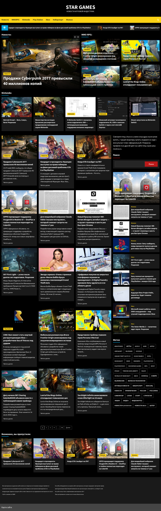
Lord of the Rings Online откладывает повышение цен (137, 83)
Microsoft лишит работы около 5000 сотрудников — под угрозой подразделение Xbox (143, 311)
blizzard (129, 351)
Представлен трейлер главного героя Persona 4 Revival (138, 57)
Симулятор (119, 396)
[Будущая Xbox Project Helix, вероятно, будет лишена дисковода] (121, 294)
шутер (152, 405)
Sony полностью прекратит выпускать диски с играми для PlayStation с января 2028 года (143, 279)
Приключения (130, 391)
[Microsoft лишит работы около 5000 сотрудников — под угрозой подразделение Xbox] (121, 310)
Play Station (38, 19)
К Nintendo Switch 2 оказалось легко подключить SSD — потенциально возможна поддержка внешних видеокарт (80, 124)
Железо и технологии (136, 381)
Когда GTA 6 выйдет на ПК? (83, 28)
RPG (145, 366)
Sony (153, 366)
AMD (145, 346)
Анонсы (144, 376)
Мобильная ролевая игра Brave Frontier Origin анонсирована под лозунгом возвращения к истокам (99, 56)
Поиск (116, 155)
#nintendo (119, 346)
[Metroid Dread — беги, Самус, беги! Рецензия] (17, 107)
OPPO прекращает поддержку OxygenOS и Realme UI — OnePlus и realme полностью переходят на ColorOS (19, 221)
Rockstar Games (134, 366)
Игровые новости (122, 386)
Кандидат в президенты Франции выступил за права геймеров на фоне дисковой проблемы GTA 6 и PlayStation (55, 166)
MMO (128, 361)
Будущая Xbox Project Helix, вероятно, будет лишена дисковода (142, 295)
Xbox (48, 19)
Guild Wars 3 (139, 356)
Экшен (117, 401)
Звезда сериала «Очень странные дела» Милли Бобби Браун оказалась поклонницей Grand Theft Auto (55, 278)
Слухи (129, 396)
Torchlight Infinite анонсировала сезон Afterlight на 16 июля (92, 397)
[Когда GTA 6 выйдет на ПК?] (93, 147)
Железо (69, 19)
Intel (149, 356)
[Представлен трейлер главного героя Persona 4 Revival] (93, 320)
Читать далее (8, 182)
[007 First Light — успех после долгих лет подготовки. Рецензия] (19, 260)
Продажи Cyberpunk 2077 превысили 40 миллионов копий (37, 81)
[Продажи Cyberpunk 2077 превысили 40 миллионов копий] (19, 147)
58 (62, 427)
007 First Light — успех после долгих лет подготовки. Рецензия (18, 276)
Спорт (137, 396)
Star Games (80, 7)
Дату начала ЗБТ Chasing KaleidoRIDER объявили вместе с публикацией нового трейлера (99, 81)
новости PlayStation (123, 405)
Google (139, 351)
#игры (128, 346)
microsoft (119, 361)
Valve (143, 371)
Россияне (154, 391)
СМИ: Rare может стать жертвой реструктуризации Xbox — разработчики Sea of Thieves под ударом (18, 339)
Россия (143, 391)
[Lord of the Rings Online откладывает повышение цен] (56, 380)
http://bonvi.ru (128, 137)
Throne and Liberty (130, 371)
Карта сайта (7, 507)
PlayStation (148, 361)
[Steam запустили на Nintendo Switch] (144, 107)
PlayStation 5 (120, 366)
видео (125, 401)
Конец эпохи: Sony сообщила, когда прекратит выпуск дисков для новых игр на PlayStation (144, 246)
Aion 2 (137, 346)
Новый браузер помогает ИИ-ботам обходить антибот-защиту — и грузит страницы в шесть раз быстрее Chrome (93, 221)
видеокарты (137, 401)
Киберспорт (58, 19)
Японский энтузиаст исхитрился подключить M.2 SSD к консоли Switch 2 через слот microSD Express (112, 124)
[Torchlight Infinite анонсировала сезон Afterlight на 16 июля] (93, 380)
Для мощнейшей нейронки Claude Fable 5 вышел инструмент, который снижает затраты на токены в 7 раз (56, 221)
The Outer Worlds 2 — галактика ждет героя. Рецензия (143, 328)
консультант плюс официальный (127, 143)
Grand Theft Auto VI (122, 356)
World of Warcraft (122, 376)
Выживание (119, 381)
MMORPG (15, 19)
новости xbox (140, 405)
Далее (68, 427)
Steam (117, 371)
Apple (152, 346)
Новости (5, 19)
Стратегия (148, 396)
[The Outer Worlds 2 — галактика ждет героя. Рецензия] (121, 326)
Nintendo (26, 19)
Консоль (149, 386)
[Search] (158, 20)
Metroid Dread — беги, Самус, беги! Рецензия (15, 121)
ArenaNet (118, 351)
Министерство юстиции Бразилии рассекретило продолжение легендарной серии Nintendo (46, 124)
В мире (154, 376)
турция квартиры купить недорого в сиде (137, 140)
